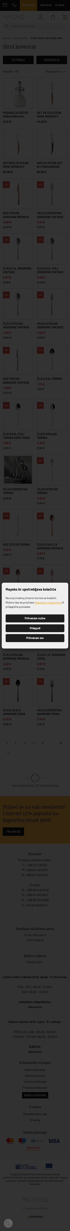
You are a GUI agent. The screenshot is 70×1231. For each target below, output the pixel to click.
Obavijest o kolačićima (48, 602)
